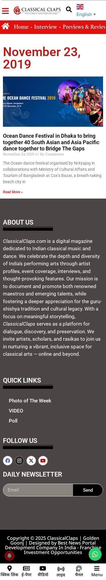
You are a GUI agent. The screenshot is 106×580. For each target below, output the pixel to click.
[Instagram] (19, 460)
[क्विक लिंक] (9, 568)
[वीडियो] (43, 568)
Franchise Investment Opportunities (62, 549)
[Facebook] (7, 460)
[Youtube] (43, 460)
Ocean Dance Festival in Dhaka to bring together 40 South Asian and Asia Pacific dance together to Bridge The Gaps (51, 142)
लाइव (61, 575)
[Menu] (97, 568)
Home (21, 27)
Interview (45, 27)
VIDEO (16, 411)
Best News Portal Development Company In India (50, 545)
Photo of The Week (30, 401)
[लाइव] (60, 569)
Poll (13, 421)
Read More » (13, 192)
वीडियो (43, 574)
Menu (97, 574)
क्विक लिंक (9, 574)
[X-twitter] (31, 460)
